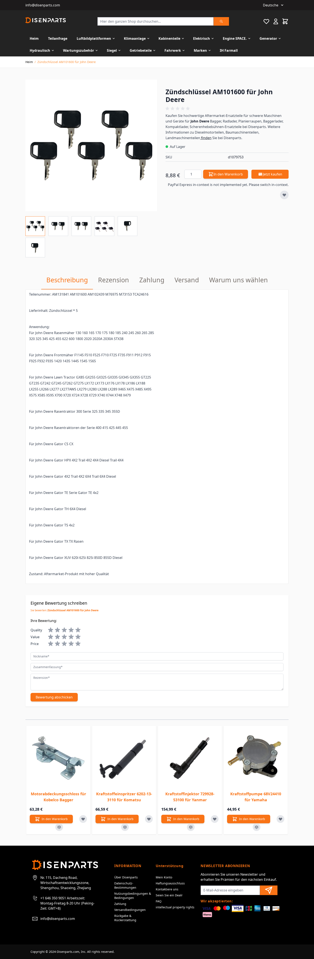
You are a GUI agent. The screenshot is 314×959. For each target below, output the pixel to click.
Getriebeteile (141, 50)
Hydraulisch (40, 50)
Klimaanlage (135, 38)
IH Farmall (229, 50)
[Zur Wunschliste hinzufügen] (284, 195)
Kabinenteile (169, 38)
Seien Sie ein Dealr (169, 895)
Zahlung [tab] (151, 279)
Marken (200, 50)
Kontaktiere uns (167, 889)
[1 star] (50, 630)
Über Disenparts (126, 877)
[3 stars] (64, 630)
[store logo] (45, 20)
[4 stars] (71, 630)
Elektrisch (201, 38)
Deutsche (270, 5)
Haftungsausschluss (170, 883)
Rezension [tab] (113, 279)
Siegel (112, 50)
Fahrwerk (172, 50)
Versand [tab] (187, 279)
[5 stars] (78, 630)
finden (205, 138)
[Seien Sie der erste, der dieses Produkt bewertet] (227, 108)
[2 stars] (57, 630)
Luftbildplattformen (94, 38)
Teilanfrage (57, 38)
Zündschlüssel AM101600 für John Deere (66, 62)
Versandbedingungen (130, 910)
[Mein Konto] (275, 21)
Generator (268, 38)
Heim (34, 38)
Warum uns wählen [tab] (238, 279)
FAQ (158, 901)
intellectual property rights (175, 907)
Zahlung (120, 904)
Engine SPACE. (235, 38)
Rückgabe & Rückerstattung (125, 918)
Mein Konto (164, 877)
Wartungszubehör (78, 50)
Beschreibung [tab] (67, 279)
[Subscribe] (268, 890)
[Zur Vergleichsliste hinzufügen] (59, 827)
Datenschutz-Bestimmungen (125, 885)
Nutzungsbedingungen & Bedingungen (132, 895)
